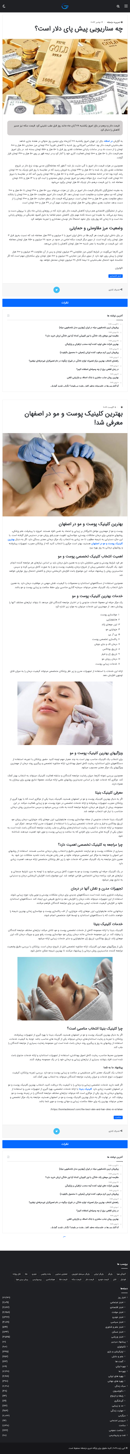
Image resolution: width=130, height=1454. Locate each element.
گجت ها (119, 1361)
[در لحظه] (65, 6)
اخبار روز (122, 1297)
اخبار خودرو (117, 1317)
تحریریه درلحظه (113, 22)
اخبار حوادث (117, 1312)
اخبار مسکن (117, 1332)
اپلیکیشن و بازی (115, 1351)
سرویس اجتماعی (118, 1420)
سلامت (122, 1425)
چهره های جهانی (115, 1381)
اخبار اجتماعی (116, 1302)
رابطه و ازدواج (116, 1396)
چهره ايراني (121, 1366)
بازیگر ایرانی (99, 1274)
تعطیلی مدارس (61, 1274)
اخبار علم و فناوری (114, 1327)
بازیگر (110, 1274)
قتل (114, 1279)
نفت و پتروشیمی (117, 1435)
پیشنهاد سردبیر (118, 1341)
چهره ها (122, 1371)
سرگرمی (122, 1415)
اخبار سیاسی (117, 1322)
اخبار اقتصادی (115, 276)
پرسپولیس (37, 1279)
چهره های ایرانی (115, 1376)
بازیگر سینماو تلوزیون (81, 1274)
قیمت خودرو (103, 1279)
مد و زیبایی (117, 1405)
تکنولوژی (121, 1346)
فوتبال (123, 1279)
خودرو (34, 1274)
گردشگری (118, 1401)
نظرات (65, 303)
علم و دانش (117, 1356)
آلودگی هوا (121, 1274)
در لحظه (108, 141)
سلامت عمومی (116, 1430)
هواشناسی (50, 1279)
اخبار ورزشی (117, 1337)
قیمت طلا (63, 1279)
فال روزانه (16, 1274)
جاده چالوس (46, 1274)
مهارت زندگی (117, 1410)
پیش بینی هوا (22, 1279)
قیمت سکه (76, 1279)
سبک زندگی (120, 1386)
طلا (26, 1274)
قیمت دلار (90, 1279)
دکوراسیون (118, 1391)
